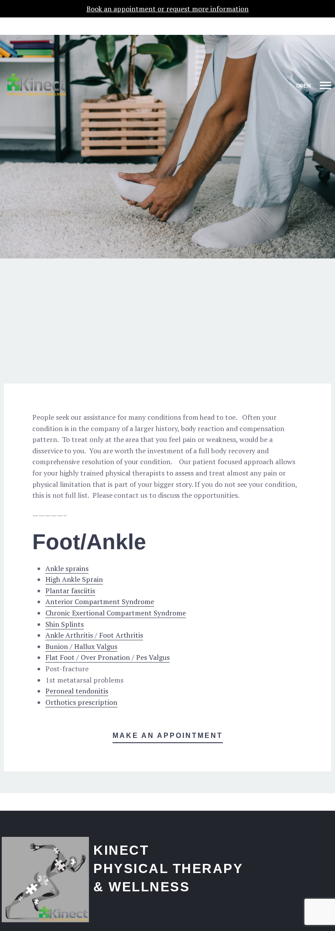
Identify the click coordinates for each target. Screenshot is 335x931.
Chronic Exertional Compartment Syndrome (115, 613)
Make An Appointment (168, 735)
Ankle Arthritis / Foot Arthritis (94, 635)
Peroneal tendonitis (76, 691)
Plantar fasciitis (70, 590)
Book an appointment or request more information (167, 9)
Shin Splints (64, 624)
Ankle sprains (67, 568)
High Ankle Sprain (74, 579)
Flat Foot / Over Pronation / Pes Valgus (107, 657)
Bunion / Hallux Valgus (81, 646)
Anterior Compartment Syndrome (99, 601)
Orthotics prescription (81, 702)
